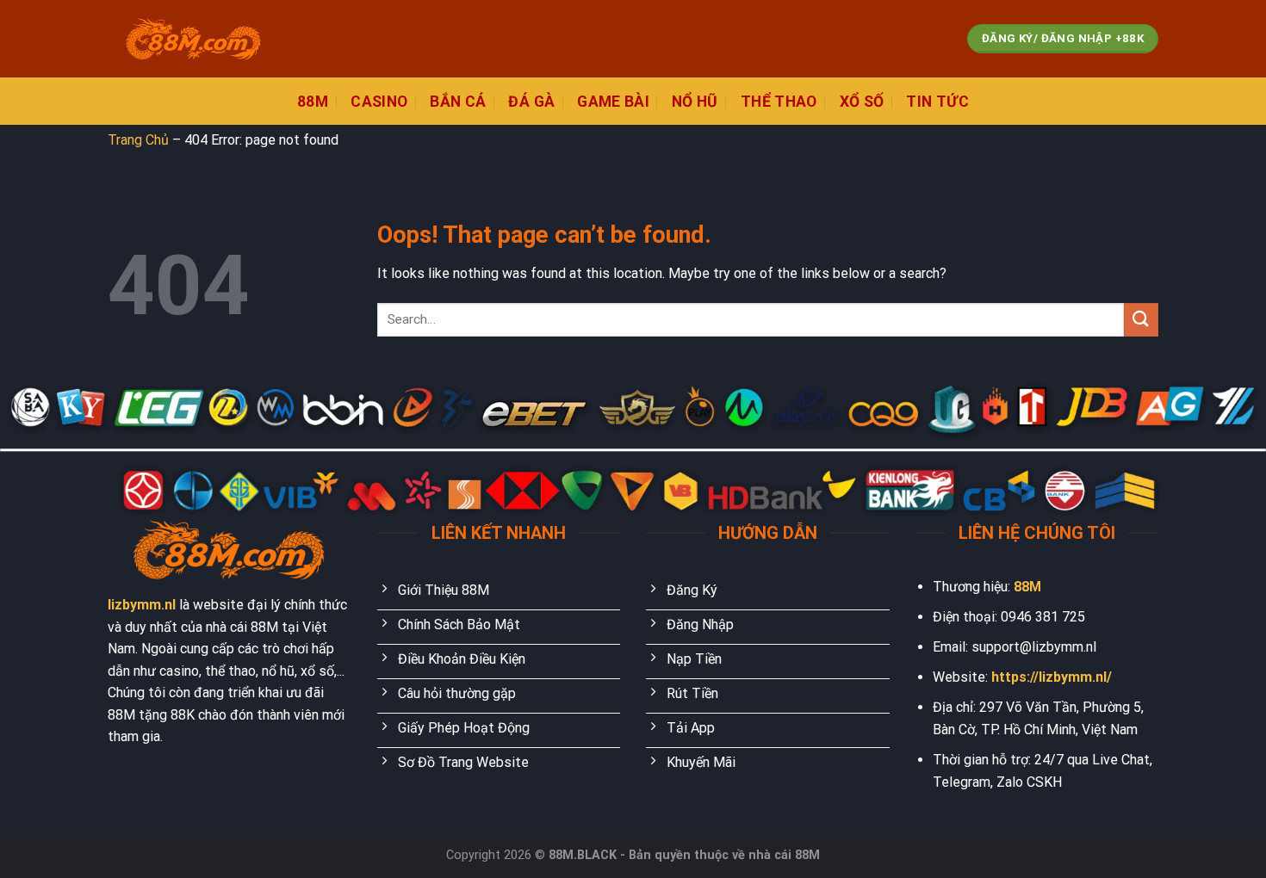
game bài (613, 101)
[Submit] (1141, 320)
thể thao (779, 101)
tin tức (937, 101)
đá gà (531, 101)
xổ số (862, 101)
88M (1027, 586)
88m (312, 101)
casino (379, 101)
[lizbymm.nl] (194, 39)
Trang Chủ (138, 140)
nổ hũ (695, 101)
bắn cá (458, 101)
